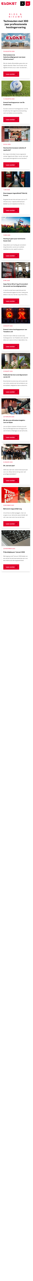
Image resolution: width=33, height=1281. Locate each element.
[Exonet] (9, 3)
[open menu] (28, 3)
